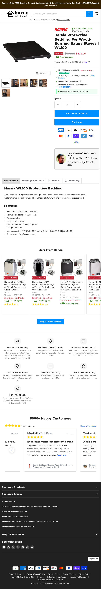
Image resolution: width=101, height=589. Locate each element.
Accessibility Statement (78, 577)
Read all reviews (88, 426)
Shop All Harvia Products (50, 321)
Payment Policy (17, 577)
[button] (11, 450)
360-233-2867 (64, 87)
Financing (40, 577)
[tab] (11, 181)
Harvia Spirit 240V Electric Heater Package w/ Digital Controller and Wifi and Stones (43, 286)
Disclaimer (62, 577)
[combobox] (58, 14)
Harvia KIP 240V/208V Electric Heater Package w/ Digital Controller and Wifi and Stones (15, 286)
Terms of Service (69, 574)
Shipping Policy (54, 574)
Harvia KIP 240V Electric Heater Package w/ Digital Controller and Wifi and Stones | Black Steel (71, 287)
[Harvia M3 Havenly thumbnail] (6, 92)
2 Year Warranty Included (80, 31)
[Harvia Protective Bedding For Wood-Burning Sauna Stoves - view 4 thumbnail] (33, 83)
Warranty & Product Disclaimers (50, 580)
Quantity (57, 99)
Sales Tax (51, 577)
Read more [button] (61, 455)
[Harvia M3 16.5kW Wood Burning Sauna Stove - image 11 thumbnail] (43, 83)
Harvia (6, 292)
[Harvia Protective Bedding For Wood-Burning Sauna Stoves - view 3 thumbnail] (24, 83)
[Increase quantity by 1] (77, 104)
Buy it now (77, 122)
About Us (20, 574)
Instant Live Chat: (82, 158)
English (92, 559)
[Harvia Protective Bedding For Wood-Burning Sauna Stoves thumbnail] (6, 83)
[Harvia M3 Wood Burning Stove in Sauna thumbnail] (15, 83)
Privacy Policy (84, 574)
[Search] (89, 14)
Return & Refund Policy (36, 574)
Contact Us (30, 577)
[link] (50, 466)
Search (11, 574)
